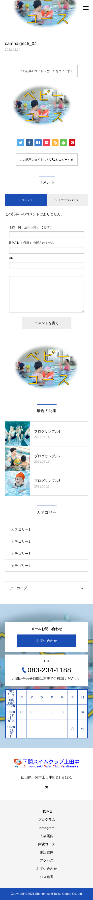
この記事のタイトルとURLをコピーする (46, 71)
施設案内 (47, 852)
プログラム (46, 820)
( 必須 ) (30, 227)
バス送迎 (47, 877)
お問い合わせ (46, 641)
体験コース (46, 844)
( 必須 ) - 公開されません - (32, 242)
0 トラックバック (67, 200)
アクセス (47, 860)
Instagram (47, 828)
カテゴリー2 (21, 541)
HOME (46, 811)
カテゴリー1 (21, 529)
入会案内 (47, 836)
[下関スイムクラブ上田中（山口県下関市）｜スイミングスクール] (46, 763)
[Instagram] (46, 788)
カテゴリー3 (21, 554)
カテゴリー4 (21, 566)
